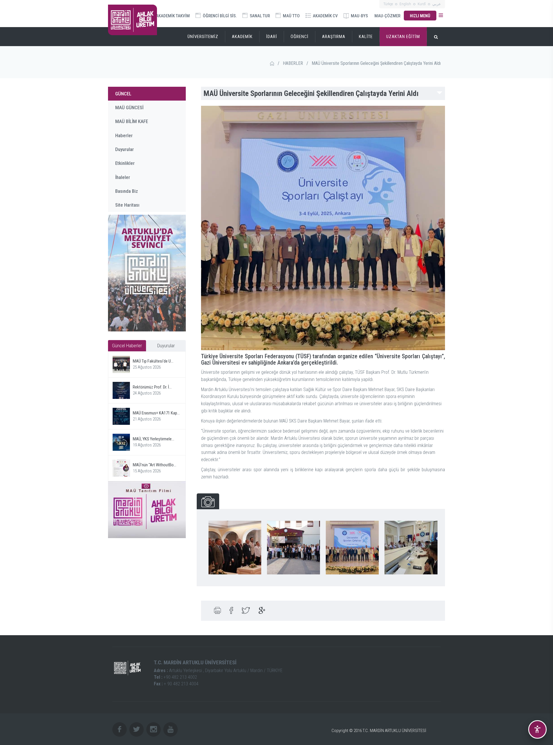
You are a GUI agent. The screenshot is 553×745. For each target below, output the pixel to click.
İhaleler (122, 177)
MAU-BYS (359, 15)
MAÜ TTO (291, 15)
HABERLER (293, 63)
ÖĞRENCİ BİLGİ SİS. (219, 15)
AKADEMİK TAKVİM (172, 15)
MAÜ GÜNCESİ (129, 107)
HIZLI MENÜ (420, 16)
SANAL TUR (259, 15)
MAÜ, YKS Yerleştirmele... (153, 439)
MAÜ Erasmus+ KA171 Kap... (156, 413)
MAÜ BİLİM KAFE (131, 121)
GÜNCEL (123, 94)
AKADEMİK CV (325, 15)
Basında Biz (126, 191)
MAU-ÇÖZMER (387, 15)
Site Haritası (127, 205)
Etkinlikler (125, 163)
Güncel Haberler (127, 345)
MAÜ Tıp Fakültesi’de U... (153, 361)
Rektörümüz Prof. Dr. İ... (152, 387)
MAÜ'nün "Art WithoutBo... (154, 464)
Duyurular (124, 149)
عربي (436, 4)
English (405, 4)
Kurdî (422, 4)
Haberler (124, 135)
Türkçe (388, 4)
